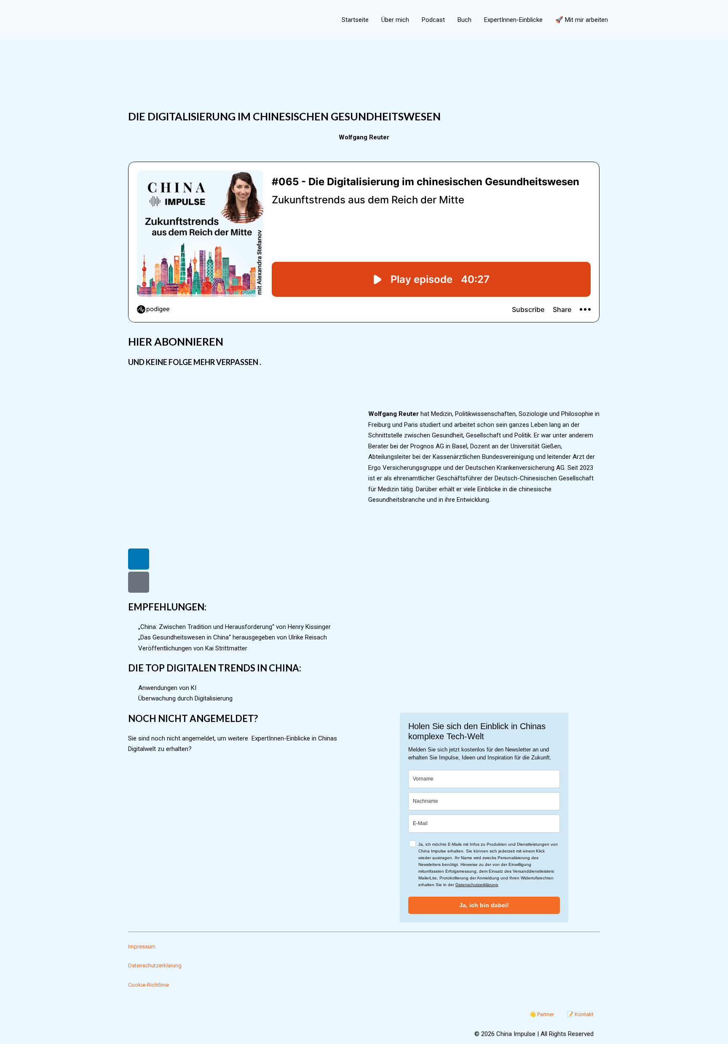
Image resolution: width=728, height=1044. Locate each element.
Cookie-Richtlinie (148, 985)
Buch (464, 20)
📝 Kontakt (580, 1014)
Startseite (355, 20)
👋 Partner (541, 1014)
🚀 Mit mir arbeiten (581, 20)
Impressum (141, 946)
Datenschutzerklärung (476, 884)
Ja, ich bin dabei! (484, 905)
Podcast (433, 20)
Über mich (395, 20)
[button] (624, 19)
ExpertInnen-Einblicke (513, 20)
